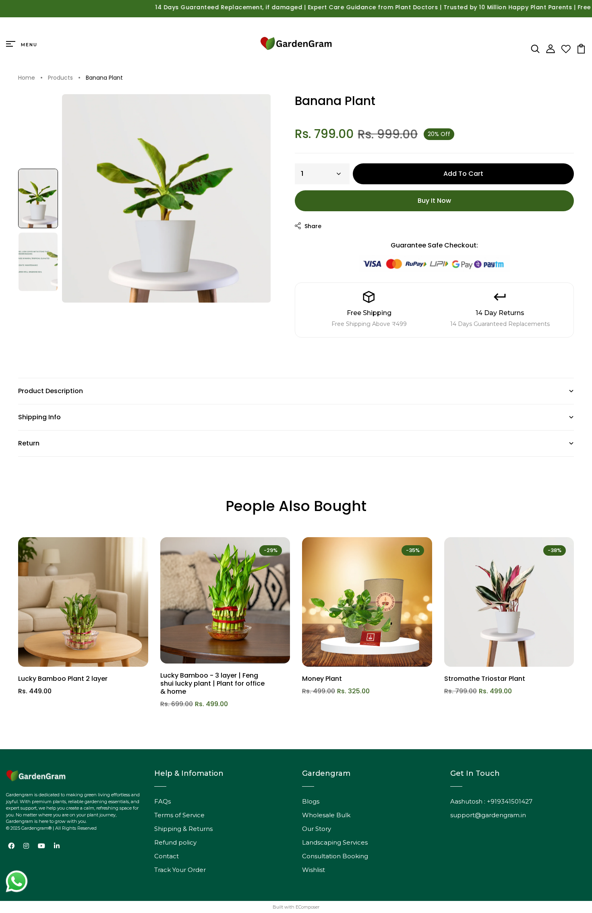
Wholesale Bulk (326, 815)
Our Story (316, 829)
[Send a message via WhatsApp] (16, 881)
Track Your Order (180, 870)
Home (26, 78)
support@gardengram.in (488, 815)
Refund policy (175, 842)
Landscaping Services (335, 842)
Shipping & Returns (183, 829)
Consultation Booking (335, 856)
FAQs (162, 801)
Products (60, 78)
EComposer (307, 907)
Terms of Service (179, 815)
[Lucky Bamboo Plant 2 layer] (83, 602)
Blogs (310, 801)
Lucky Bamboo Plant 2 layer (63, 678)
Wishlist (313, 870)
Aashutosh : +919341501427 (491, 801)
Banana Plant (104, 78)
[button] (38, 198)
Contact (166, 856)
